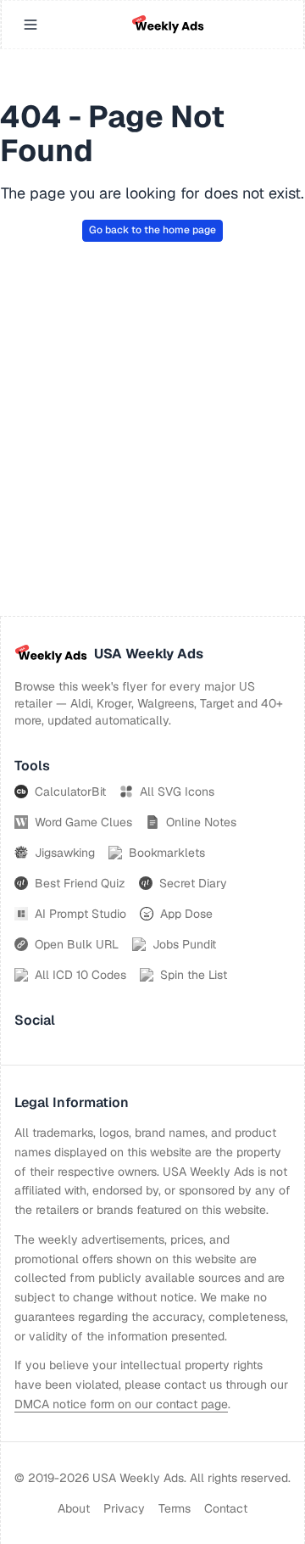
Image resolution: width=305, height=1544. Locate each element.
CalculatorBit (70, 791)
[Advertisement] (152, 454)
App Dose (186, 913)
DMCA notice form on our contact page (121, 1404)
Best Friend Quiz (80, 883)
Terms (174, 1508)
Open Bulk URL (77, 944)
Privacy (124, 1508)
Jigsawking (65, 852)
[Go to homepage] (167, 24)
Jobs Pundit (184, 944)
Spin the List (193, 974)
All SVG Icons (177, 791)
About (74, 1508)
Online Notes (201, 822)
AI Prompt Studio (80, 913)
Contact (225, 1508)
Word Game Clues (83, 822)
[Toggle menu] (30, 24)
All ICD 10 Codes (80, 974)
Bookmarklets (167, 852)
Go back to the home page (152, 230)
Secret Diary (193, 883)
